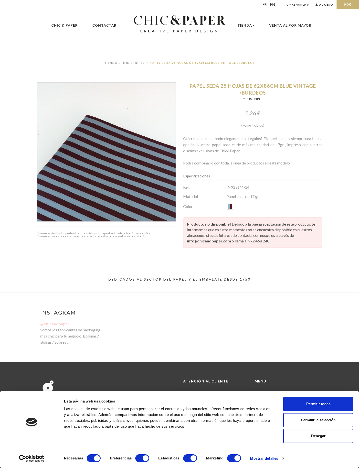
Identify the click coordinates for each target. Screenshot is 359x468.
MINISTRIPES (134, 62)
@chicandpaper (55, 323)
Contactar (104, 25)
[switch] (142, 458)
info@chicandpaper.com (209, 241)
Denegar (318, 436)
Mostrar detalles (264, 458)
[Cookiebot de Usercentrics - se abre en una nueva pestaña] (31, 458)
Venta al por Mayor (290, 25)
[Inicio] (179, 24)
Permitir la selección (318, 420)
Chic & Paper (64, 25)
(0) (349, 4)
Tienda (244, 25)
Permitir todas (318, 404)
